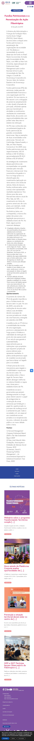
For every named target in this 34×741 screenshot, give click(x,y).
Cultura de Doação (7, 711)
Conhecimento (6, 705)
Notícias (17, 471)
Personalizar (21, 738)
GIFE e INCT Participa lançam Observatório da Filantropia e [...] (15, 665)
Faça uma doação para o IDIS (10, 723)
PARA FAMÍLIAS (7, 695)
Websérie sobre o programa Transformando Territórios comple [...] (17, 519)
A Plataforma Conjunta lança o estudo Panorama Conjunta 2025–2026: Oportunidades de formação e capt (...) (15, 576)
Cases (17, 473)
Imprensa (5, 720)
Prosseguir (5, 738)
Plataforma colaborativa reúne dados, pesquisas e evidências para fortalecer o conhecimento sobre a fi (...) (15, 673)
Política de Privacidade (8, 715)
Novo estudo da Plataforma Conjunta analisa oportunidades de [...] (16, 568)
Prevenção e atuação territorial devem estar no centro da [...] (15, 616)
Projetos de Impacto (8, 702)
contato (7, 726)
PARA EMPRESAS (7, 697)
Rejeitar (13, 738)
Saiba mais (7, 534)
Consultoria (6, 693)
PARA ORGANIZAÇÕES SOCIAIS (11, 698)
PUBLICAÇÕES (17, 476)
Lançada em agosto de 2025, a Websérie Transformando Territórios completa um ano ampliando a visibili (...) (15, 528)
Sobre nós (21, 690)
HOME (17, 469)
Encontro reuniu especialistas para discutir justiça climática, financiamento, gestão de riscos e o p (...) (15, 625)
